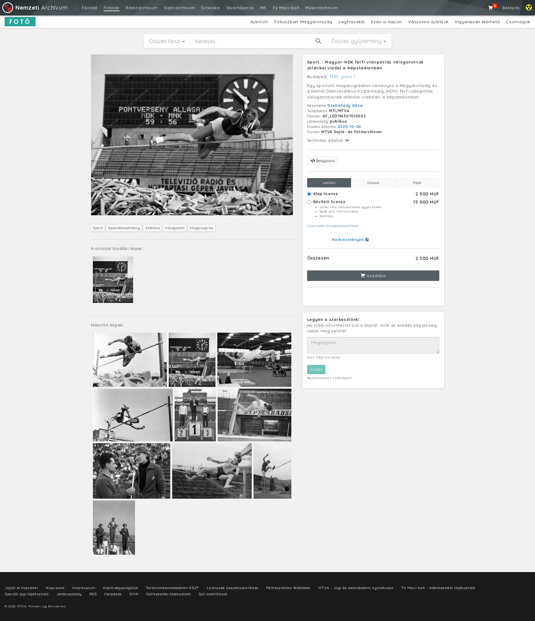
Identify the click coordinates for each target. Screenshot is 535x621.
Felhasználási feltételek (288, 587)
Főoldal (90, 7)
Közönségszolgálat (120, 587)
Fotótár (112, 7)
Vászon (373, 182)
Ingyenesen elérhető (477, 21)
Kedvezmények (348, 239)
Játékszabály (69, 594)
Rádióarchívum (142, 7)
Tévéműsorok (240, 7)
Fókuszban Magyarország (303, 21)
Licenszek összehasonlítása (333, 225)
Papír (417, 182)
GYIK (134, 594)
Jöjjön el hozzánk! (21, 587)
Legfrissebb (352, 21)
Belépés (511, 7)
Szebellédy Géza (345, 105)
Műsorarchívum (321, 7)
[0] (490, 7)
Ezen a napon (386, 21)
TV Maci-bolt (285, 7)
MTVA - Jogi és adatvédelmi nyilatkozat (356, 587)
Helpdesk (113, 594)
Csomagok (518, 21)
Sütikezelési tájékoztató (168, 594)
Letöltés (329, 182)
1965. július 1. (343, 76)
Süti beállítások (213, 594)
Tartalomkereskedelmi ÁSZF (172, 587)
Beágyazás (325, 160)
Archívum (41, 7)
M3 (263, 7)
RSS (93, 594)
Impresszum (83, 587)
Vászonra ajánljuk (428, 21)
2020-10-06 (349, 126)
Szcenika (210, 7)
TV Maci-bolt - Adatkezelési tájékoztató (438, 587)
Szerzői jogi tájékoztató (27, 594)
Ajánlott (259, 21)
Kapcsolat (55, 587)
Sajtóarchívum (179, 7)
